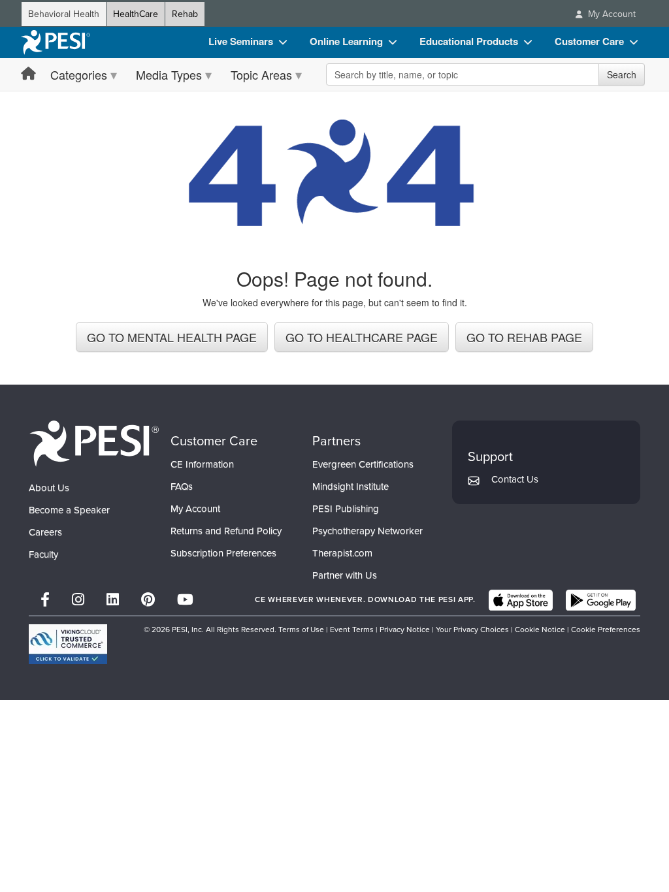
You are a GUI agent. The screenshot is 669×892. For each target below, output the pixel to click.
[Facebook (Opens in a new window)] (45, 600)
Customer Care (589, 41)
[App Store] (521, 600)
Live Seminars (240, 41)
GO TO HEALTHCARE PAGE (362, 336)
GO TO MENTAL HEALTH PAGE (172, 336)
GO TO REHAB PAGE (524, 336)
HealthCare (135, 14)
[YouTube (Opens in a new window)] (185, 600)
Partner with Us (344, 575)
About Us (49, 488)
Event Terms (352, 629)
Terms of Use (301, 629)
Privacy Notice (405, 629)
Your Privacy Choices (472, 629)
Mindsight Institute (350, 486)
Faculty (43, 554)
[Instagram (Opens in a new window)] (78, 600)
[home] (55, 42)
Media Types (169, 74)
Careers (45, 532)
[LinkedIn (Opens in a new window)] (112, 600)
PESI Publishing (345, 509)
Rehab (185, 14)
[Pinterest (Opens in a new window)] (148, 600)
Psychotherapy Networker (367, 531)
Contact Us (514, 479)
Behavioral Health (63, 14)
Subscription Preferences (223, 553)
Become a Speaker (69, 510)
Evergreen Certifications (363, 464)
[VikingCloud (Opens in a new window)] (68, 644)
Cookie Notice (540, 629)
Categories (78, 74)
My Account (195, 509)
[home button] (28, 74)
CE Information (202, 464)
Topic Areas (261, 74)
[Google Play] (601, 600)
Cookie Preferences (605, 629)
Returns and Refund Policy (226, 531)
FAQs (182, 486)
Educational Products (468, 41)
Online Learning (346, 41)
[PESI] (94, 443)
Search (621, 74)
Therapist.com (342, 553)
